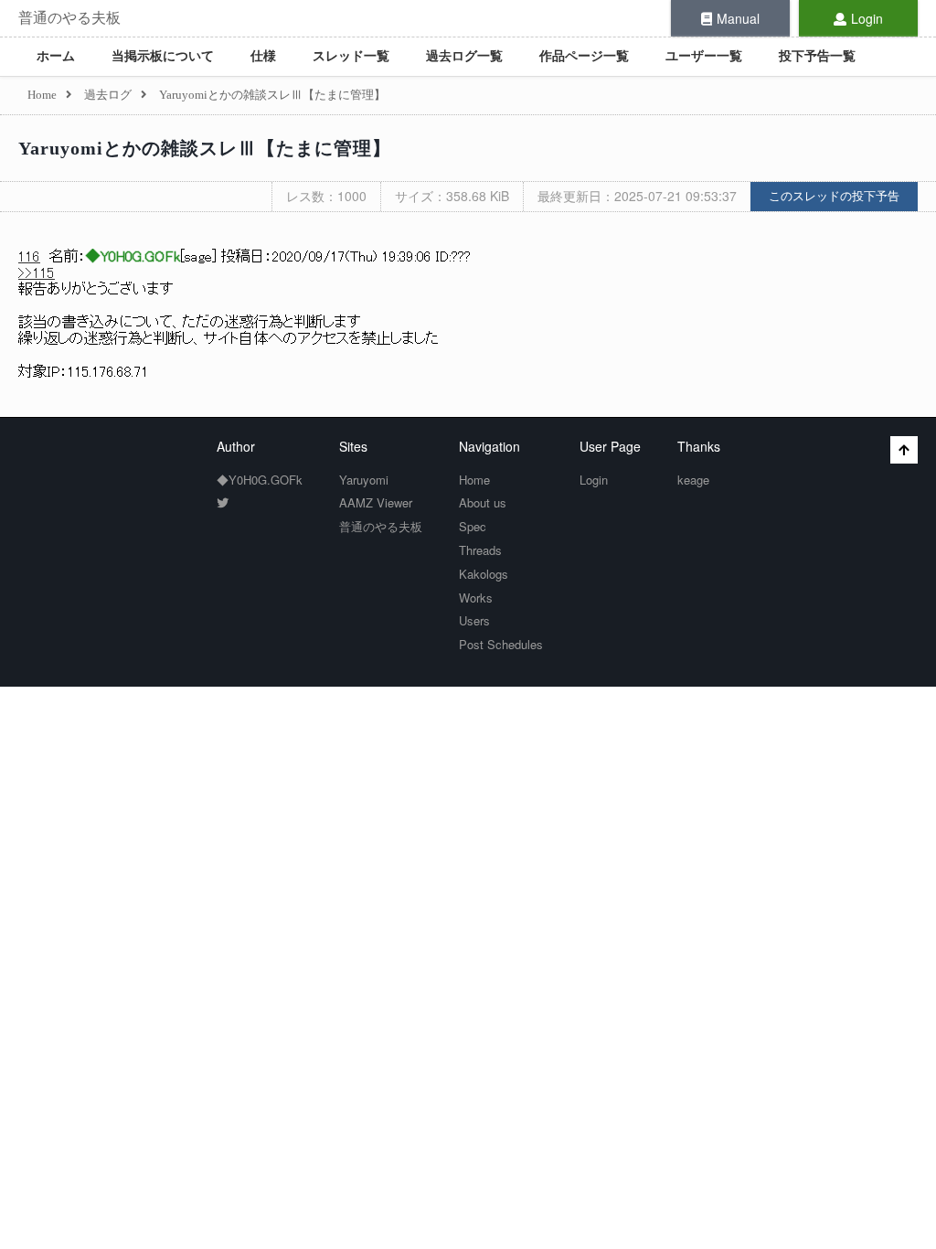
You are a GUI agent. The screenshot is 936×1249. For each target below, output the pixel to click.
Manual (738, 18)
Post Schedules (501, 644)
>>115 (36, 273)
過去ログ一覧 (464, 56)
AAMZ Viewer (375, 502)
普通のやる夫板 (69, 18)
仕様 (263, 56)
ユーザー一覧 (703, 56)
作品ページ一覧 (584, 56)
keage (693, 479)
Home (474, 479)
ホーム (56, 56)
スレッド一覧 (351, 56)
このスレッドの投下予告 (834, 196)
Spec (472, 526)
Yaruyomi (363, 479)
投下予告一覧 (817, 56)
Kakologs (483, 573)
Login (867, 18)
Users (474, 620)
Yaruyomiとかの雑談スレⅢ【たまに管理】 (204, 148)
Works (476, 597)
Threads (480, 550)
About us (482, 502)
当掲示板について (163, 56)
